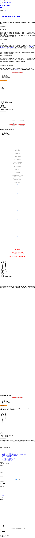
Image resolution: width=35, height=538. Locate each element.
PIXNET (12, 528)
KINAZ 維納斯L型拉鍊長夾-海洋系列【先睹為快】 (11, 16)
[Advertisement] (17, 511)
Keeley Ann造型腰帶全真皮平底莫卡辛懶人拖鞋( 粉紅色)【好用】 (9, 453)
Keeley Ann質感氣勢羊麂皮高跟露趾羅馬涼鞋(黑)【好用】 (9, 458)
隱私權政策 (21, 528)
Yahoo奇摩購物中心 (30, 46)
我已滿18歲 (2, 536)
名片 (2, 13)
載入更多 (1, 472)
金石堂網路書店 (12, 47)
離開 (3, 536)
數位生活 (6, 10)
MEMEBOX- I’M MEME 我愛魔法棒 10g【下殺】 (7, 459)
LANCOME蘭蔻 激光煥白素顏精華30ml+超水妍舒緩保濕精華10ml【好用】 (11, 455)
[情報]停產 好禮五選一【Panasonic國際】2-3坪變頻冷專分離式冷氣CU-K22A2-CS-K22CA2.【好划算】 (14, 454)
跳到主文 (1, 7)
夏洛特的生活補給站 (5, 5)
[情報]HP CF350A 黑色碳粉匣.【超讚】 (6, 456)
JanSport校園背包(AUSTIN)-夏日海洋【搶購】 (7, 460)
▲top (1, 471)
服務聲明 (24, 528)
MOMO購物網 (2, 47)
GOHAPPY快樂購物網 (7, 47)
